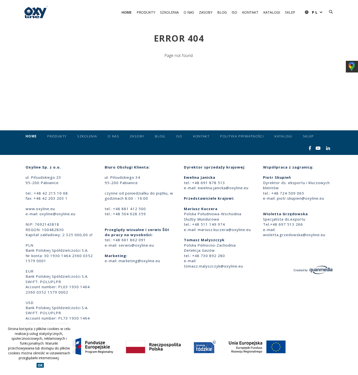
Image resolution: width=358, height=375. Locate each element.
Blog (222, 12)
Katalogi (271, 12)
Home (127, 12)
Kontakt (250, 12)
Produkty (146, 12)
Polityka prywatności (242, 136)
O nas (189, 12)
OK (40, 365)
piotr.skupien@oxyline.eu (300, 198)
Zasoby (205, 12)
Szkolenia (169, 12)
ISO (234, 12)
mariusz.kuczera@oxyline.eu (224, 229)
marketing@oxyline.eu (139, 260)
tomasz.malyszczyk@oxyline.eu (213, 266)
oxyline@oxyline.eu (57, 213)
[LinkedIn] (328, 148)
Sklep (290, 12)
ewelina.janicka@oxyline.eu (223, 187)
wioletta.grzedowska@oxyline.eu (294, 234)
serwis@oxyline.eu (136, 245)
